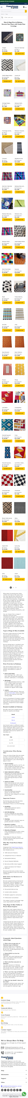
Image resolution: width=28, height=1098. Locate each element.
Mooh (3, 297)
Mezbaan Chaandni (19, 131)
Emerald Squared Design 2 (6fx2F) (6, 463)
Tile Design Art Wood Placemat (7, 131)
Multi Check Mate (6, 269)
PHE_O (17, 49)
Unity (16, 324)
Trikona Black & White (18, 297)
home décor (12, 693)
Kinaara (4, 380)
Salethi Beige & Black (7, 75)
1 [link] (10, 587)
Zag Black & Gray (19, 158)
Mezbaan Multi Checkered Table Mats (6, 241)
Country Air (17, 75)
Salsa (3, 573)
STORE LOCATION (5, 3)
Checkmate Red (6, 490)
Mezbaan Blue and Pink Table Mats (19, 186)
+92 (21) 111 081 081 (10, 1053)
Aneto (5, 49)
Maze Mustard (5, 352)
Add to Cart (8, 53)
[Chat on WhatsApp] (24, 1094)
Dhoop (16, 380)
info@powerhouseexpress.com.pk (14, 1047)
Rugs (7, 14)
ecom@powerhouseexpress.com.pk (11, 1086)
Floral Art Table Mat (19, 47)
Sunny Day (17, 546)
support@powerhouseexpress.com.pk (15, 1048)
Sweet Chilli (5, 546)
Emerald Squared (6, 435)
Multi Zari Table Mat (7, 186)
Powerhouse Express (17, 847)
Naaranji (17, 269)
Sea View (4, 324)
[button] (25, 7)
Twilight (4, 47)
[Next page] (16, 587)
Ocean (16, 573)
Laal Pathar (5, 407)
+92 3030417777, (9, 1052)
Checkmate (17, 490)
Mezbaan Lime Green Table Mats (19, 214)
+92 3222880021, (18, 1052)
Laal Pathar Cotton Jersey (19, 463)
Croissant (4, 158)
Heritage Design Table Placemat (6, 103)
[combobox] (13, 11)
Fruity (16, 435)
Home (2, 14)
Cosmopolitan (18, 407)
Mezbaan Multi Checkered (18, 103)
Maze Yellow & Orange (18, 352)
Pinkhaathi (6, 77)
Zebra (16, 518)
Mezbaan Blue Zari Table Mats (6, 214)
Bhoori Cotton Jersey (7, 518)
